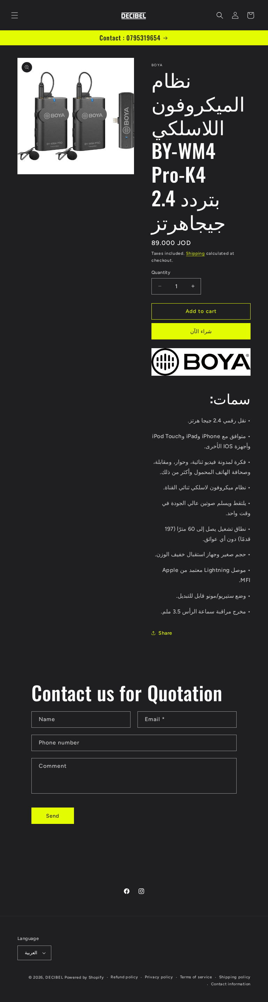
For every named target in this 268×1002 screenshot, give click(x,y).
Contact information (231, 984)
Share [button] (165, 633)
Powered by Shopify (84, 977)
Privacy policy (159, 977)
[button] (14, 15)
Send (52, 816)
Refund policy (124, 977)
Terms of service (196, 977)
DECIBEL (54, 977)
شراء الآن (201, 331)
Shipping (195, 253)
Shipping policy (235, 977)
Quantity (160, 272)
